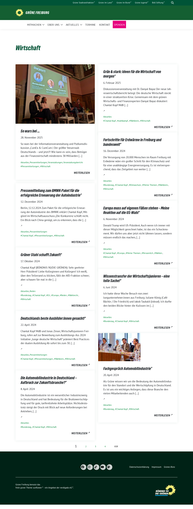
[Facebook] (83, 467)
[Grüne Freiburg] (19, 12)
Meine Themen (150, 185)
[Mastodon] (109, 467)
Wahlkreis (134, 120)
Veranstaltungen (55, 162)
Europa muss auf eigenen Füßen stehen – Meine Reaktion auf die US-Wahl (136, 210)
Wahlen (159, 253)
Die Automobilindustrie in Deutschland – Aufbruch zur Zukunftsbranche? (49, 380)
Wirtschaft (45, 166)
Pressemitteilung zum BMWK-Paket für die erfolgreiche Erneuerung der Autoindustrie (50, 192)
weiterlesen (82, 172)
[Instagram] (90, 467)
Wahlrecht (73, 295)
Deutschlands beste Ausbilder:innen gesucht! (52, 318)
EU (48, 295)
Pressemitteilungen (38, 162)
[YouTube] (103, 467)
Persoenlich (148, 253)
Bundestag (109, 185)
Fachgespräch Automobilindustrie (127, 368)
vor (116, 446)
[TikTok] (96, 467)
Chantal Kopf (110, 120)
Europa (121, 253)
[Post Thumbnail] (55, 93)
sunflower (37, 487)
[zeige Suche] (172, 3)
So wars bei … (30, 131)
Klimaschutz (135, 185)
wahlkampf (123, 120)
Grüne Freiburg (37, 13)
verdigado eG (66, 487)
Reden (32, 291)
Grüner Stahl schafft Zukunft (41, 254)
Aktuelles (25, 162)
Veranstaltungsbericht (73, 162)
